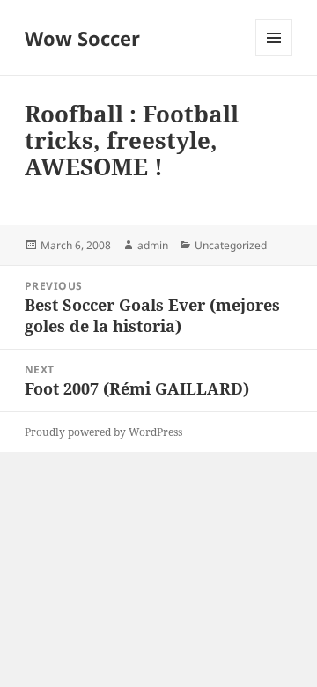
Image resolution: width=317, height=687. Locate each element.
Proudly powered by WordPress (103, 432)
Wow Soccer (82, 38)
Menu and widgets (274, 55)
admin (152, 245)
